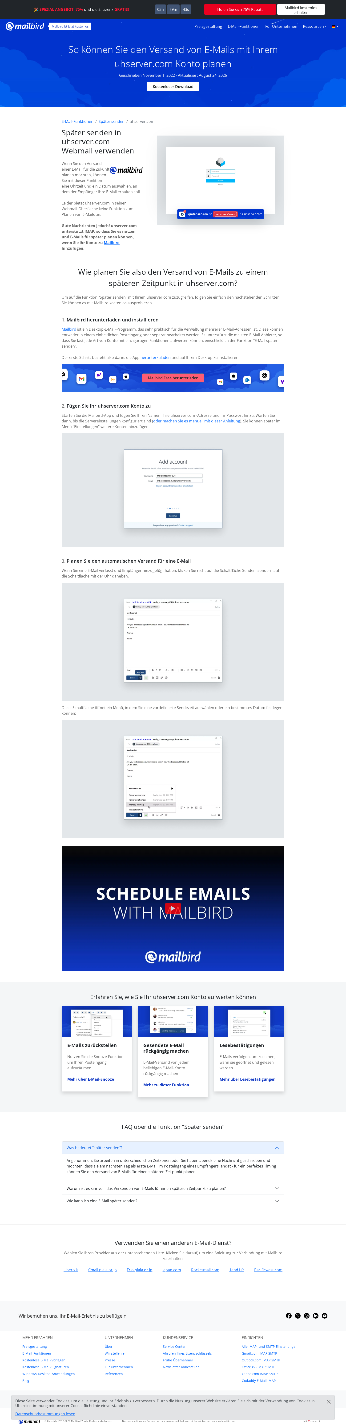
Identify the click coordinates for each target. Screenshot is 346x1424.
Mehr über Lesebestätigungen (248, 1079)
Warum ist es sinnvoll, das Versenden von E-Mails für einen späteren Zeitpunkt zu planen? (146, 1188)
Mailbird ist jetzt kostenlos (70, 26)
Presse (110, 1360)
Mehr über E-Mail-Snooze (90, 1079)
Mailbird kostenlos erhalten (301, 10)
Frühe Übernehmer (178, 1360)
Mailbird (112, 242)
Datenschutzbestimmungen (162, 1421)
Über (109, 1346)
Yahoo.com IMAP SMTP (260, 1374)
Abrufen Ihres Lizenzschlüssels (187, 1353)
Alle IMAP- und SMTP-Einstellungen (270, 1346)
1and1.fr (236, 1269)
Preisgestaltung (208, 26)
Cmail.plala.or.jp (102, 1269)
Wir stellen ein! (117, 1353)
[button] (335, 26)
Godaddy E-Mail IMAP (259, 1380)
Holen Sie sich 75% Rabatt (240, 9)
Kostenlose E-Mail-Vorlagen (43, 1360)
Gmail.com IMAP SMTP (259, 1353)
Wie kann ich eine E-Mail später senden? (102, 1200)
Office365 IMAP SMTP (258, 1367)
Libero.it (71, 1269)
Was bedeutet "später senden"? (94, 1147)
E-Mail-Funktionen (244, 26)
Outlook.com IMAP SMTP (261, 1360)
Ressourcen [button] (313, 26)
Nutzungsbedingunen (134, 1421)
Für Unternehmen (281, 26)
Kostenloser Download (173, 86)
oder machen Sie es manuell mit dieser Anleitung (196, 421)
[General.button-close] (328, 1401)
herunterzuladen (156, 357)
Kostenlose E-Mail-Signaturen (45, 1367)
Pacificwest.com (268, 1269)
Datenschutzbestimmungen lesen (45, 1413)
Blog (25, 1380)
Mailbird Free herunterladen (173, 378)
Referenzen (114, 1374)
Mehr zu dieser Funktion (166, 1084)
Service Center (174, 1346)
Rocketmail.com (205, 1269)
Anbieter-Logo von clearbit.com (216, 1421)
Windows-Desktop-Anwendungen (48, 1374)
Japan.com (171, 1269)
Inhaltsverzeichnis (188, 1421)
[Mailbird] (25, 25)
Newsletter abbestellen (181, 1367)
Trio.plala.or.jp (139, 1269)
